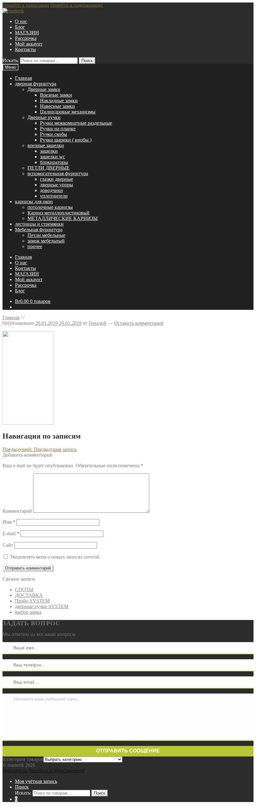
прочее (34, 246)
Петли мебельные (46, 235)
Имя (8, 522)
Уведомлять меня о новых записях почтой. (55, 557)
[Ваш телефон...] (8, 664)
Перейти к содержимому (76, 5)
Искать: (10, 60)
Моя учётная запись (36, 781)
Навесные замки (57, 106)
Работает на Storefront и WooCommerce (43, 770)
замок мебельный (46, 240)
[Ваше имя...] (8, 647)
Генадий (97, 323)
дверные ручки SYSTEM (41, 606)
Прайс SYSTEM (32, 600)
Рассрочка (26, 38)
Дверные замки (43, 89)
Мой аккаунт (28, 43)
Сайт (7, 545)
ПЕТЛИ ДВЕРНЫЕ (48, 168)
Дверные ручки (44, 117)
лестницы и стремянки (39, 224)
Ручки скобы (53, 134)
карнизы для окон (34, 201)
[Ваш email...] (8, 682)
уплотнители (54, 196)
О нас (21, 21)
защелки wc (52, 156)
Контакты (25, 49)
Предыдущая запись (39, 449)
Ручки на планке (58, 128)
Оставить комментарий (139, 323)
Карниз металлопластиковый (58, 212)
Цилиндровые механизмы (68, 111)
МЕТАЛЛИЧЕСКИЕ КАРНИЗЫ (62, 218)
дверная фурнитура (35, 83)
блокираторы (54, 162)
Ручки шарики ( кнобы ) (65, 139)
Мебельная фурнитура (38, 229)
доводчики (51, 190)
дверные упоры (56, 184)
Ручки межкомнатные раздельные (76, 123)
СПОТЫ (24, 589)
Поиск (87, 60)
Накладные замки (59, 100)
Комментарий (17, 511)
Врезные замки (56, 95)
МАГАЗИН (27, 32)
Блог (20, 27)
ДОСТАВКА (29, 595)
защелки (49, 151)
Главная (23, 78)
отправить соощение (128, 750)
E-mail (10, 533)
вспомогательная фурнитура (57, 173)
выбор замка (28, 612)
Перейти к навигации (25, 5)
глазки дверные (56, 179)
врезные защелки (45, 145)
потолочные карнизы (50, 207)
